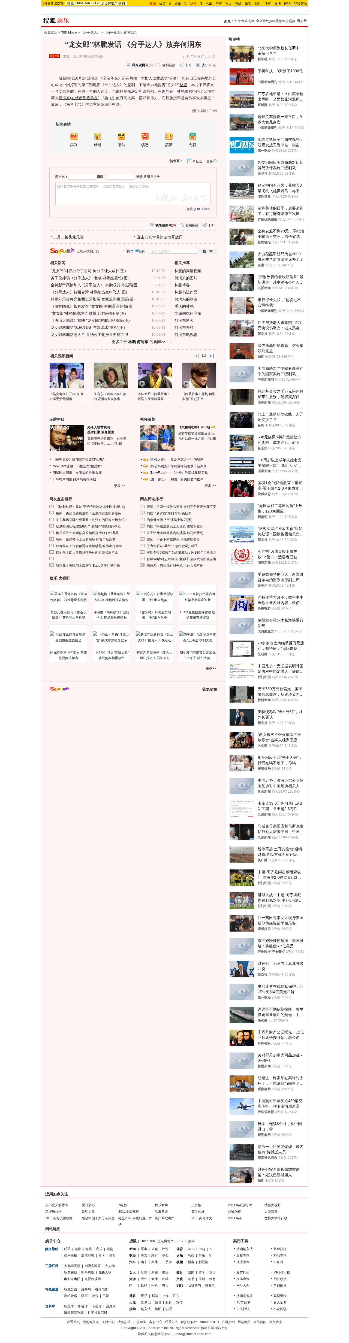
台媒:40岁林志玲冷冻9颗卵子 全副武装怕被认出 (181, 559)
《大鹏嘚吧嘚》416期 (194, 427)
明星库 (69, 1306)
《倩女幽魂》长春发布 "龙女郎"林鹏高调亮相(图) (92, 306)
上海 (165, 1296)
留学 (201, 1272)
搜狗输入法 (244, 1249)
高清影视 (87, 1255)
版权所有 (221, 1328)
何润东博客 (184, 320)
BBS (287, 4)
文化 (179, 1279)
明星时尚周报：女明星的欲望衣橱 (77, 473)
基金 (165, 1255)
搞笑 (169, 145)
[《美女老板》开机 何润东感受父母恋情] (66, 375)
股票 (144, 1255)
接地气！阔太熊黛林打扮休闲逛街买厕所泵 (87, 552)
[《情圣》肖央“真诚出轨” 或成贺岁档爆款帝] (111, 637)
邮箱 (155, 1296)
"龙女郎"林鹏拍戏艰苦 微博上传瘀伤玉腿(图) (88, 313)
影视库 (83, 1306)
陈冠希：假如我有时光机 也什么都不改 (175, 566)
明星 (67, 1249)
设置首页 (73, 1322)
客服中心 (155, 1322)
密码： (102, 177)
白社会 (197, 161)
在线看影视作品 (84, 98)
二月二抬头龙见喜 (68, 237)
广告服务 (139, 1322)
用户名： (61, 177)
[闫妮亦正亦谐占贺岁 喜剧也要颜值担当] (68, 637)
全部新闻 (259, 1322)
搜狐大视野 (272, 1205)
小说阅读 (280, 1309)
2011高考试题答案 (59, 1218)
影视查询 (242, 1255)
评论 (165, 1249)
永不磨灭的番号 (56, 1205)
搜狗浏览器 (244, 1296)
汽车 (209, 4)
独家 (84, 1296)
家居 (154, 1262)
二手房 (167, 1262)
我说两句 (300, 4)
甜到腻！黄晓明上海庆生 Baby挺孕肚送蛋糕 (88, 566)
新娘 (154, 1272)
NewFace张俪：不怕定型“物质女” (77, 466)
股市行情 (242, 1272)
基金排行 (280, 1249)
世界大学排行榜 (275, 1218)
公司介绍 (228, 1322)
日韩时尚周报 (62, 479)
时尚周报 (87, 1272)
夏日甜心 (88, 1205)
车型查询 (280, 1296)
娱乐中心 (53, 1241)
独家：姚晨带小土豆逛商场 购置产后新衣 (86, 539)
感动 (121, 145)
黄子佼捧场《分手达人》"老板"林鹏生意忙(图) (90, 278)
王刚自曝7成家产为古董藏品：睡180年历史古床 (181, 552)
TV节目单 (243, 1302)
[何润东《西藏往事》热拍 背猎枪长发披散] (111, 375)
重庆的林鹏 (184, 306)
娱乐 (177, 4)
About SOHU (209, 1322)
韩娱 (95, 1296)
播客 (248, 4)
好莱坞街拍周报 (84, 479)
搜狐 (70, 3)
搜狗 (121, 3)
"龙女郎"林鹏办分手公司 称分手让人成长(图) (88, 271)
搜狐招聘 (124, 1322)
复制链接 (168, 65)
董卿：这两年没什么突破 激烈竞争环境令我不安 (181, 507)
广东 (176, 1296)
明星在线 (70, 1272)
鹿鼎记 (146, 1302)
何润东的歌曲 (185, 299)
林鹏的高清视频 (187, 271)
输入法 (146, 1309)
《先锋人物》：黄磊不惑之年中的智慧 (175, 460)
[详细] (117, 443)
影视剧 (203, 1262)
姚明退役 (88, 1212)
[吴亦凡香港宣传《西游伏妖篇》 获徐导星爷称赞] (68, 597)
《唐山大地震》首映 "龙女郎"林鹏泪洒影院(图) (90, 320)
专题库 (97, 1306)
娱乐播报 (70, 1255)
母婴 (144, 1272)
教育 (179, 1272)
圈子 (144, 1296)
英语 (212, 1272)
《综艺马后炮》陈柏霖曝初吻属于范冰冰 (177, 466)
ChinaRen (82, 3)
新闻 (132, 1249)
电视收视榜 (93, 1279)
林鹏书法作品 (185, 292)
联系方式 (171, 1322)
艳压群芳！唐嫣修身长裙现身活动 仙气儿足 (87, 533)
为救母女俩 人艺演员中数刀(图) (169, 520)
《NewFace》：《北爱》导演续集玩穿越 (178, 473)
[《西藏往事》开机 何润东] (199, 375)
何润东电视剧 (185, 334)
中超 (202, 1249)
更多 (209, 161)
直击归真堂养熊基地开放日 (160, 237)
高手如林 (197, 1212)
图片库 (111, 1306)
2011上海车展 (128, 1212)
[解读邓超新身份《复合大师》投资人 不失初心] (154, 637)
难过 (97, 145)
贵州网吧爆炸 (164, 1218)
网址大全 (242, 1285)
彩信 (179, 1302)
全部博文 (275, 1322)
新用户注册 (151, 176)
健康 (154, 1279)
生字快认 (242, 1309)
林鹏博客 (182, 285)
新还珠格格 (53, 1212)
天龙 (132, 1302)
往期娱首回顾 (97, 1313)
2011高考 (235, 1218)
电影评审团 (72, 1279)
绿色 (212, 1279)
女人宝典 (280, 1302)
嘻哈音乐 (70, 1296)
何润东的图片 (185, 278)
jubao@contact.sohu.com (192, 1334)
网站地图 (244, 1322)
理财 (154, 1255)
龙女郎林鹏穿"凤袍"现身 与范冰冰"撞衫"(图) (88, 327)
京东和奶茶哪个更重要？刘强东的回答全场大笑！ (92, 520)
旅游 (132, 1279)
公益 (154, 1249)
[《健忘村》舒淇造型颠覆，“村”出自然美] (154, 597)
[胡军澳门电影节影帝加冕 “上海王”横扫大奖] (197, 637)
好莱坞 (86, 1289)
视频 (238, 4)
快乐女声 (161, 1205)
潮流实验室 (93, 1266)
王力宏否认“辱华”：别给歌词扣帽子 (172, 546)
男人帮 (302, 21)
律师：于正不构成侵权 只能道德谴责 (173, 539)
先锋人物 (105, 1272)
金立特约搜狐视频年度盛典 (275, 21)
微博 (277, 4)
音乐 (99, 1249)
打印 (189, 65)
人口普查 (271, 1212)
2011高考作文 (201, 1218)
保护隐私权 (189, 1322)
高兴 (74, 145)
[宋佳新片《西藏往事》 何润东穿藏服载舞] (155, 375)
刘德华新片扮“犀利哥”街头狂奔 (169, 513)
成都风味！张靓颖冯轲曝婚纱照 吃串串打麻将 (89, 546)
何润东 (64, 98)
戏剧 (110, 1249)
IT (201, 4)
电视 (88, 1249)
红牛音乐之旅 (244, 21)
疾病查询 (242, 1279)
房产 (218, 4)
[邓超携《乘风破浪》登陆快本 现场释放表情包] (111, 597)
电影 (78, 1249)
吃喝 (165, 1279)
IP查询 (278, 1262)
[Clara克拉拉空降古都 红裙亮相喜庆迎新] (197, 597)
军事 (144, 1249)
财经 (132, 1255)
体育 (162, 4)
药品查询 (280, 1255)
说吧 (169, 1309)
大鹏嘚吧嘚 (72, 1266)
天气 (144, 1279)
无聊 (192, 145)
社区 (101, 1255)
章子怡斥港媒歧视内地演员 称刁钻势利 (175, 533)
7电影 (122, 1205)
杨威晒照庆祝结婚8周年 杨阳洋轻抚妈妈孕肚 (88, 526)
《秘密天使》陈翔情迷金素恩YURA (78, 460)
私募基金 (161, 1212)
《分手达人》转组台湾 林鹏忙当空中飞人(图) (89, 292)
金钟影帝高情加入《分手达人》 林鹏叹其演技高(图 (94, 285)
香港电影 (101, 1289)
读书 (191, 1279)
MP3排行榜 (281, 1272)
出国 (191, 1272)
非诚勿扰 (234, 1212)
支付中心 (108, 1322)
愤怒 (145, 145)
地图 (158, 1309)
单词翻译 (280, 1285)
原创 (201, 1279)
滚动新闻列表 (74, 1313)
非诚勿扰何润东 (187, 313)
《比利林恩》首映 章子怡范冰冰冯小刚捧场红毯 (90, 507)
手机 (154, 1285)
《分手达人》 (90, 32)
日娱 (106, 1296)
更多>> (211, 668)
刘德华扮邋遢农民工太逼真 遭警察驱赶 (175, 526)
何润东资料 (184, 327)
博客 (267, 4)
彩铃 (169, 1302)
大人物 (110, 1266)
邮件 (258, 4)
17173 (95, 3)
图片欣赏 (280, 1279)
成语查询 (242, 1262)
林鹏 (183, 85)
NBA (191, 1249)
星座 (165, 1272)
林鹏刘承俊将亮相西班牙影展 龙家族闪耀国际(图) (93, 299)
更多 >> (119, 486)
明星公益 (70, 1289)
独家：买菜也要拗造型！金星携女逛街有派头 (88, 513)
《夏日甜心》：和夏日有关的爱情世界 (175, 479)
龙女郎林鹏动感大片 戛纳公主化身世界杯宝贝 (89, 334)
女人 (228, 4)
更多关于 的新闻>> (138, 341)
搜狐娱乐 (50, 32)
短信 (158, 1302)
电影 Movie (69, 32)
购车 (144, 1262)
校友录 (210, 1285)
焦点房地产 (109, 3)
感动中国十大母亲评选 (98, 1218)
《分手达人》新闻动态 (120, 32)
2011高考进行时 (240, 1205)
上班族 (196, 1205)
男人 (165, 1285)
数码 (144, 1285)
